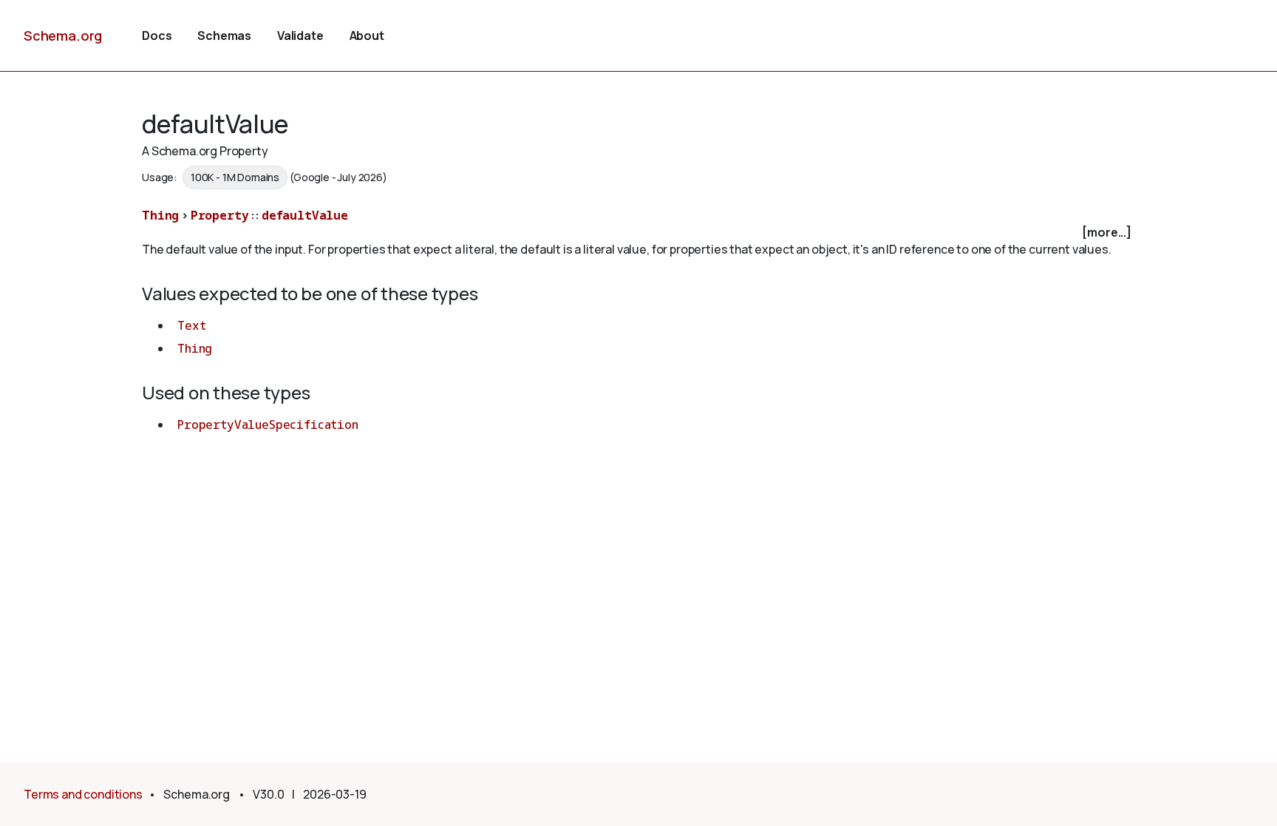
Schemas (224, 35)
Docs (156, 35)
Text (191, 325)
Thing (160, 215)
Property (220, 215)
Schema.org (63, 35)
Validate (300, 35)
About (367, 35)
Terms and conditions (83, 794)
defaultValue (305, 215)
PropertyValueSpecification (267, 424)
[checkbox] (638, 232)
